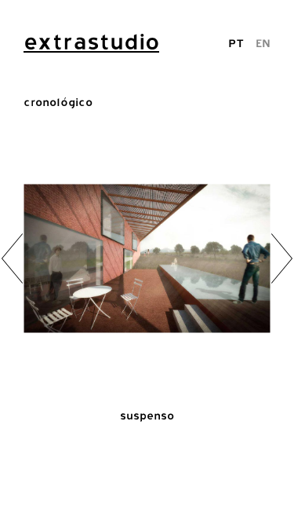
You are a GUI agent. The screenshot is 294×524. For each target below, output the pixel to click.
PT (236, 42)
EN (263, 42)
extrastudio (91, 41)
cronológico (58, 101)
